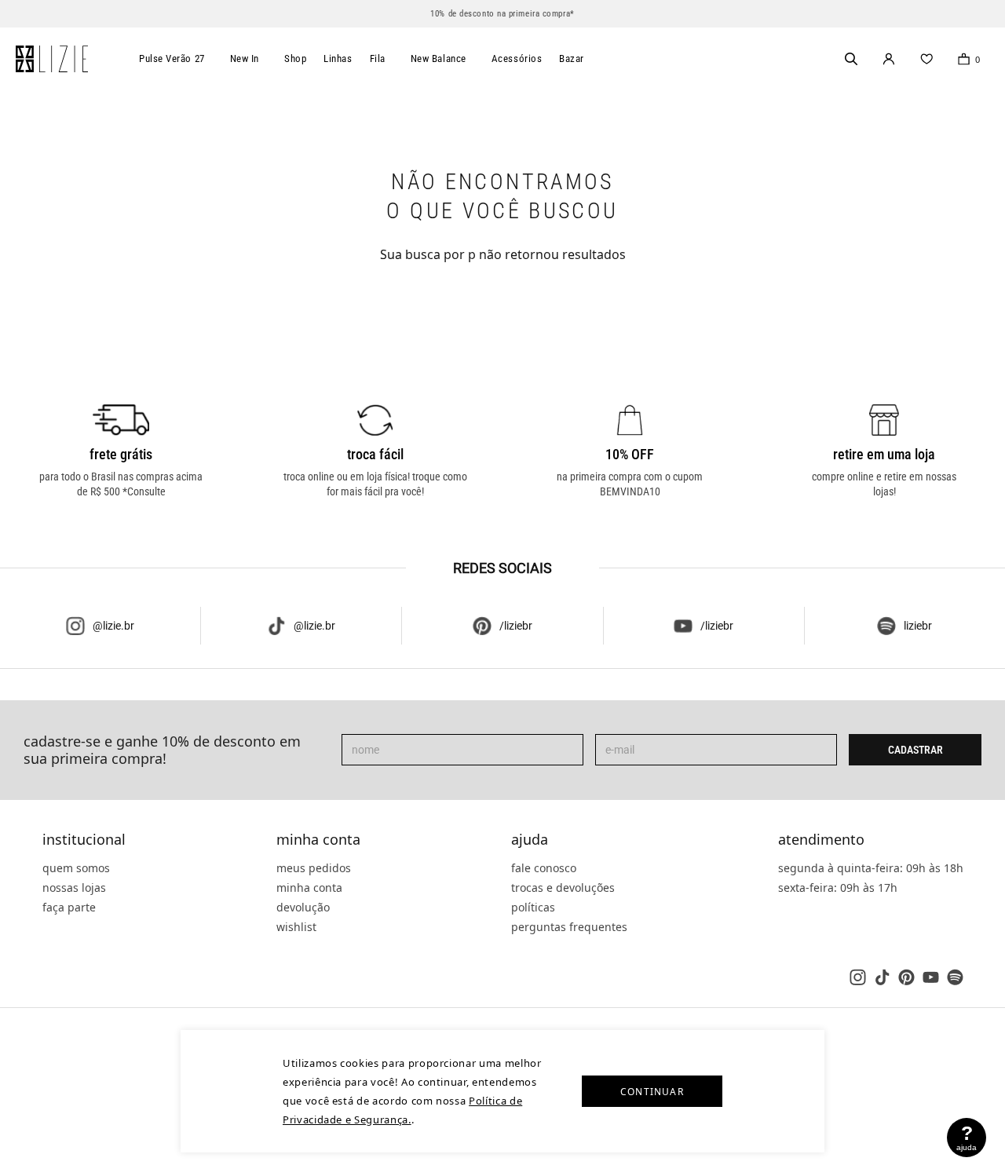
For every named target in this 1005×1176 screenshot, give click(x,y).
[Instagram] (858, 977)
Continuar (652, 1091)
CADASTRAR (915, 749)
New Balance (438, 58)
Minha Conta (318, 840)
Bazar (571, 58)
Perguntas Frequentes (569, 926)
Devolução (303, 907)
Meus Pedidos (313, 867)
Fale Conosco (543, 867)
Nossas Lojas (74, 887)
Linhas (337, 58)
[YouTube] (931, 977)
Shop (295, 58)
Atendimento (821, 840)
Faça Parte (69, 907)
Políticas (533, 907)
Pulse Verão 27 (172, 58)
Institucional (84, 840)
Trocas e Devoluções (563, 887)
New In (244, 58)
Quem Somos (76, 867)
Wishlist (296, 926)
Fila (378, 58)
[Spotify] (955, 977)
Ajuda (529, 840)
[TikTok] (882, 977)
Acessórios (517, 58)
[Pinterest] (906, 977)
